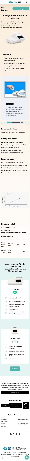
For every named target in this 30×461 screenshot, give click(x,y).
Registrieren (14, 392)
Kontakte (4, 405)
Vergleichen (15, 368)
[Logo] (5, 448)
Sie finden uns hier (26, 405)
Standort (3, 426)
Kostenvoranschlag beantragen (21, 8)
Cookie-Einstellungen (23, 423)
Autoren (3, 423)
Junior (15, 342)
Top (15, 292)
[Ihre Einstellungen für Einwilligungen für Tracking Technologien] (2, 458)
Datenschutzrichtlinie (23, 419)
